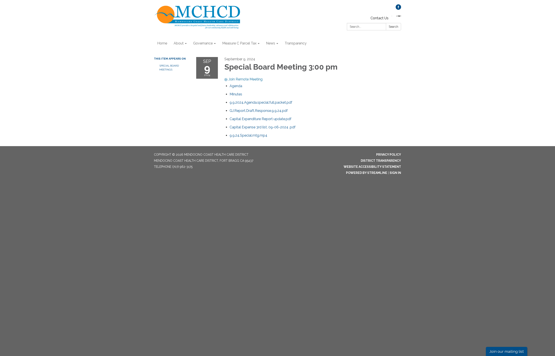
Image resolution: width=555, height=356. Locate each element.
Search (393, 26)
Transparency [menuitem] (296, 43)
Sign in (395, 173)
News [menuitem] (270, 43)
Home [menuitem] (162, 43)
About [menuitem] (179, 43)
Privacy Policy (388, 154)
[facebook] (398, 9)
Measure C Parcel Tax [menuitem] (239, 43)
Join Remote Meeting (246, 79)
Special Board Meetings (169, 67)
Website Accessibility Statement (372, 166)
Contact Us (379, 18)
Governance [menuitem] (203, 43)
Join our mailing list (506, 351)
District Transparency (381, 160)
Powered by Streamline (366, 173)
